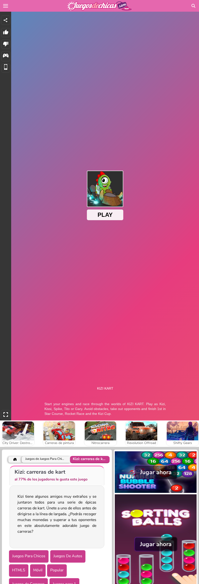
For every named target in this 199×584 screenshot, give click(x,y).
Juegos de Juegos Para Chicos (45, 459)
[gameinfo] (5, 56)
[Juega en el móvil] (5, 68)
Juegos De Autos (67, 556)
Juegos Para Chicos (28, 556)
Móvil (37, 570)
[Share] (5, 20)
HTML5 (18, 570)
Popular (57, 570)
